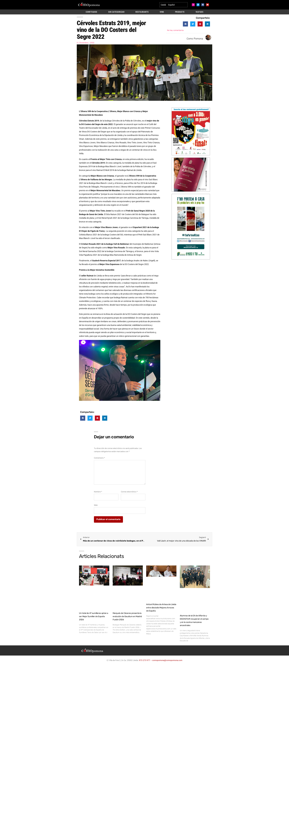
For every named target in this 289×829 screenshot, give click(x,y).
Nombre (98, 492)
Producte (180, 12)
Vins (162, 12)
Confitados (91, 12)
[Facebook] (202, 4)
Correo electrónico (129, 492)
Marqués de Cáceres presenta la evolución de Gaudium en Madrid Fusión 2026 (127, 616)
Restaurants (142, 12)
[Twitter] (198, 4)
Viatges (199, 12)
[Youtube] (207, 4)
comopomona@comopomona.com (167, 660)
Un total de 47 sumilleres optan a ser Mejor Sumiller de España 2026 (93, 616)
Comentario (99, 458)
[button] (185, 23)
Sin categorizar (116, 12)
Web (96, 505)
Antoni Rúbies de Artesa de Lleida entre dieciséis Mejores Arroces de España (161, 607)
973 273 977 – (145, 660)
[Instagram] (193, 4)
